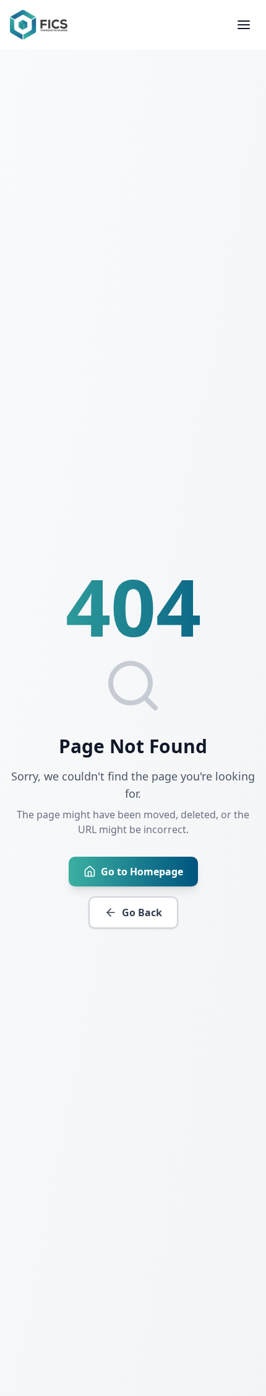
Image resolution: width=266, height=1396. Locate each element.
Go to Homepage (142, 871)
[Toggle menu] (243, 24)
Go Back (142, 912)
